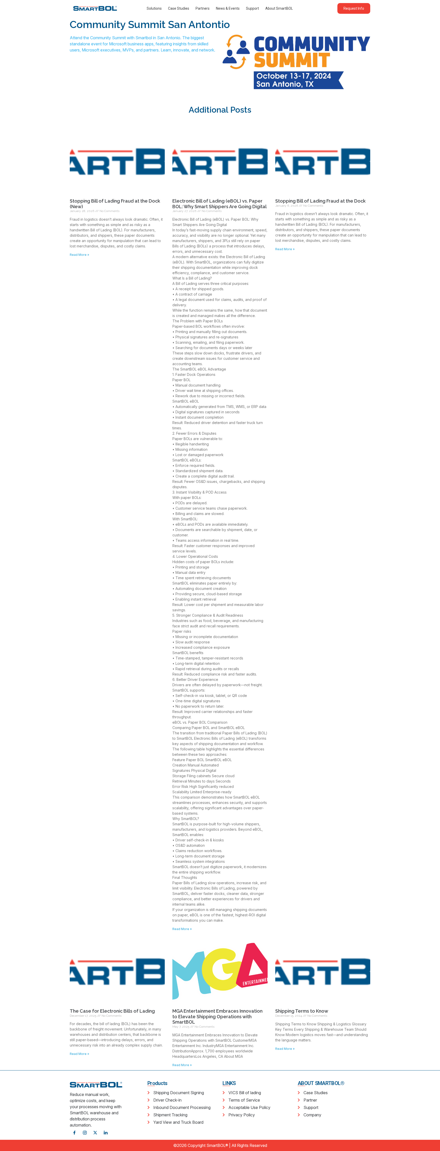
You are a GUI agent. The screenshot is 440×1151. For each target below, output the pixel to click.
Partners (203, 8)
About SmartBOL (279, 8)
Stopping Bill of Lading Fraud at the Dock (320, 201)
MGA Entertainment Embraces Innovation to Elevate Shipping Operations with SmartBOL (217, 1016)
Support (252, 8)
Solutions (154, 8)
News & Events (228, 8)
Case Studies (178, 8)
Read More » (79, 255)
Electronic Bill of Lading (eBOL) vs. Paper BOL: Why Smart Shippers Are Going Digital (219, 203)
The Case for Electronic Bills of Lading (112, 1011)
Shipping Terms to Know (301, 1011)
